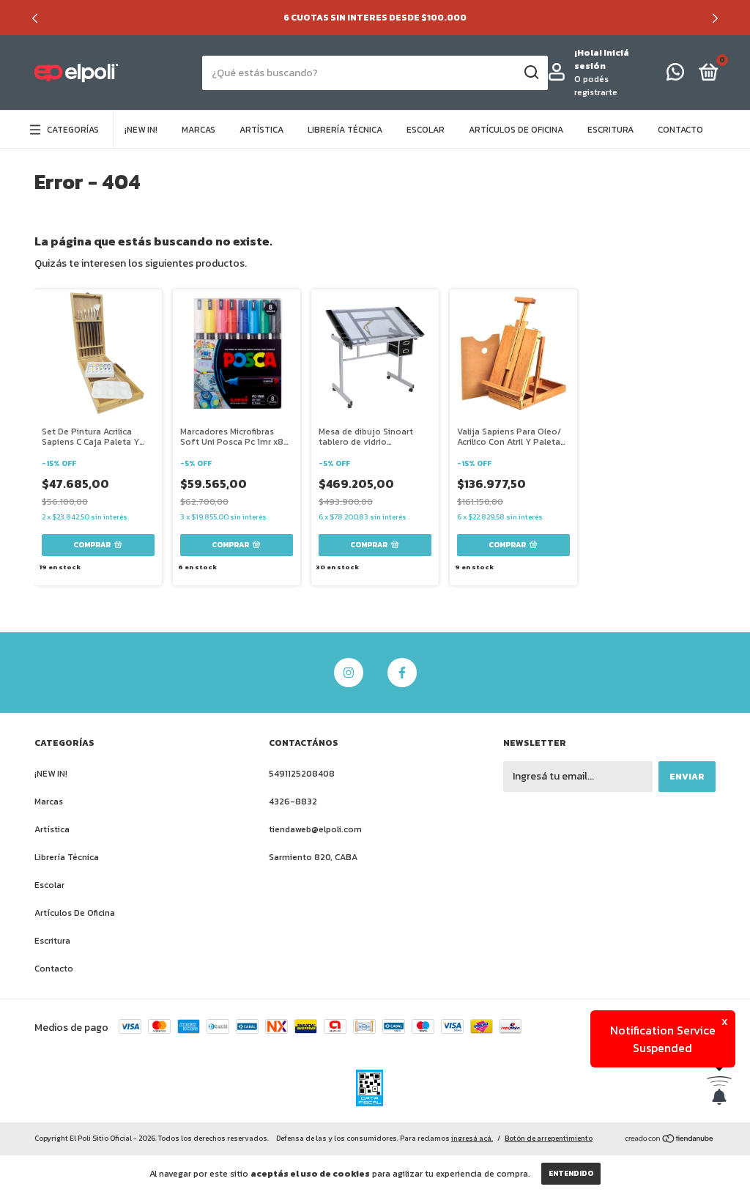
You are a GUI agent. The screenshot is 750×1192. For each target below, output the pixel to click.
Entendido (571, 1173)
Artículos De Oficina (516, 129)
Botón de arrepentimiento (549, 1138)
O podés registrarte (595, 86)
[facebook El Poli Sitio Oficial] (402, 672)
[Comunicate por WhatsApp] (675, 75)
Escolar (425, 129)
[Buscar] (531, 72)
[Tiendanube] (670, 1139)
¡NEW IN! (141, 129)
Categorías (73, 129)
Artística (261, 129)
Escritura (610, 129)
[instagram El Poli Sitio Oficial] (348, 672)
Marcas (198, 129)
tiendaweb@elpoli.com (315, 829)
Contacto (680, 129)
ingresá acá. (472, 1138)
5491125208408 (302, 773)
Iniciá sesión (601, 59)
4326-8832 (293, 801)
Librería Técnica (345, 129)
